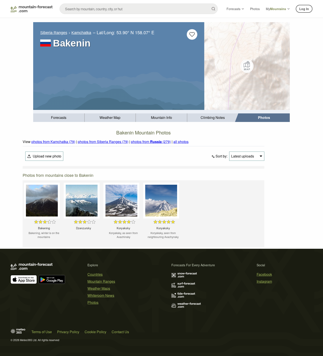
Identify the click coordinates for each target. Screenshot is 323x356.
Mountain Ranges (101, 281)
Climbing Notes (213, 117)
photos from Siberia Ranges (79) (103, 141)
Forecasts (233, 9)
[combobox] (139, 9)
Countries (95, 274)
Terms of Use (41, 331)
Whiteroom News (100, 295)
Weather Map (110, 117)
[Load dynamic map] (247, 66)
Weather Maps (98, 288)
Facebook (264, 274)
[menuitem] (59, 117)
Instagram (264, 281)
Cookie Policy (95, 331)
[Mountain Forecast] (32, 8)
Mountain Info (161, 117)
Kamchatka (81, 32)
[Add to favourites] (192, 34)
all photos (181, 141)
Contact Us (120, 331)
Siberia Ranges (53, 32)
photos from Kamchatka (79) (53, 141)
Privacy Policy (68, 331)
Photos (255, 9)
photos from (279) (151, 141)
